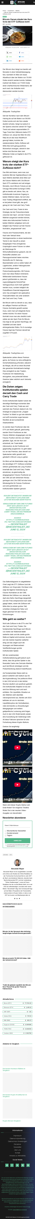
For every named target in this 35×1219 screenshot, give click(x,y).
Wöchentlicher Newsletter (16, 831)
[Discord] (22, 1165)
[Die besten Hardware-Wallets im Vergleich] (17, 1056)
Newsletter (17, 1147)
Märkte (4, 16)
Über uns (17, 1150)
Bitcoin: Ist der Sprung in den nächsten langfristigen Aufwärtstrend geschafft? (17, 932)
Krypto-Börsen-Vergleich (12, 1121)
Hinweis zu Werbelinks (17, 1156)
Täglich (9, 835)
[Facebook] (12, 1165)
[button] (11, 52)
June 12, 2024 (17, 529)
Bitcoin (6, 854)
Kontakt (17, 1153)
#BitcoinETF (11, 498)
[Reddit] (28, 1165)
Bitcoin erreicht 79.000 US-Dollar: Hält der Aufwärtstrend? (17, 959)
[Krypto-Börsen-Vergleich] (17, 1109)
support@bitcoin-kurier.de (20, 1209)
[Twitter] (17, 1165)
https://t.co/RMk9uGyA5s (17, 520)
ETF (11, 854)
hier (29, 1206)
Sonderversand (12, 833)
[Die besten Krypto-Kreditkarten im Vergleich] (17, 1082)
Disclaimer (17, 1144)
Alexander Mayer (17, 869)
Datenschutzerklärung (20, 846)
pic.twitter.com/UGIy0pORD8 (17, 522)
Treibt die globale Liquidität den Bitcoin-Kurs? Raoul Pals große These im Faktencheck (17, 987)
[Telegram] (7, 1165)
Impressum (17, 1136)
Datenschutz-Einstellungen (17, 1141)
